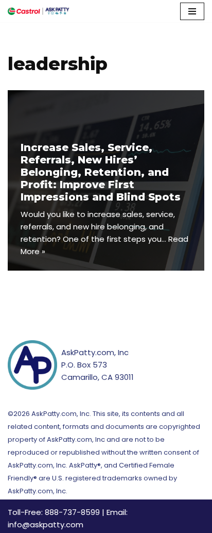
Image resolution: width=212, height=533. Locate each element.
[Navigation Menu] (192, 11)
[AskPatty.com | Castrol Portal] (38, 11)
